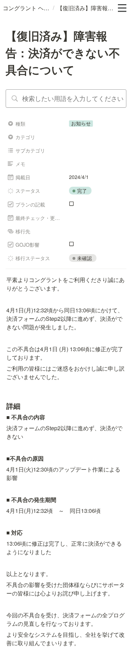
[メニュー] (122, 8)
